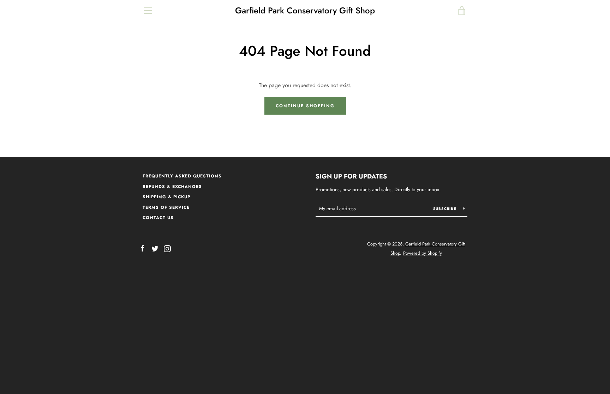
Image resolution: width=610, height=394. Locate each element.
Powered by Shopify (422, 253)
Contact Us (158, 217)
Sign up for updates (351, 176)
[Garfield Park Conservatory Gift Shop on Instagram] (167, 248)
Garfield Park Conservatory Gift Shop (305, 11)
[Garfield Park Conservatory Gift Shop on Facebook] (142, 248)
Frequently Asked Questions (182, 176)
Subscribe (445, 208)
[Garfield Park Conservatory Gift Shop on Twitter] (155, 248)
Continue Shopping (305, 106)
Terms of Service (166, 207)
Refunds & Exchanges (172, 186)
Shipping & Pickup (166, 197)
